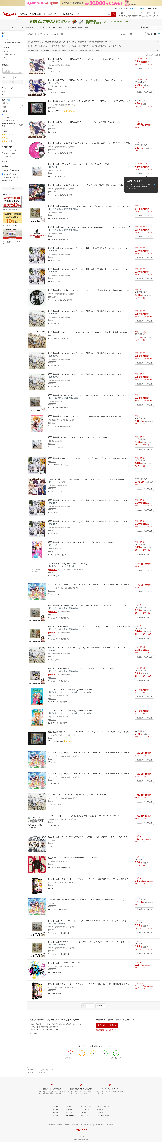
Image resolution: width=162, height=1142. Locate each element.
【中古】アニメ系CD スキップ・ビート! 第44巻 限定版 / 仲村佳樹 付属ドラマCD (86, 416)
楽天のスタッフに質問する (107, 1025)
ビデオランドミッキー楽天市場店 (61, 867)
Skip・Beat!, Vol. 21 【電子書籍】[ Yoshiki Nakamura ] (71, 711)
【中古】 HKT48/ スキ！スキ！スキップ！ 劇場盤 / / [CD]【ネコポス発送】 (84, 669)
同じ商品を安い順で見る (144, 68)
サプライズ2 (54, 762)
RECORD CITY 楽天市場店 (59, 339)
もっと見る (33, 1033)
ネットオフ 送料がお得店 (59, 176)
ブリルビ (53, 132)
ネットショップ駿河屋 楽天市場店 (61, 153)
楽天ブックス (55, 576)
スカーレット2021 (56, 972)
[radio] (2, 36)
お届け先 (5, 103)
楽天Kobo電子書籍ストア (59, 702)
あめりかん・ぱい (56, 492)
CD (37, 1070)
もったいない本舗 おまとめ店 (60, 933)
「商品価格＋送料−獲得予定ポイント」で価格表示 (42, 34)
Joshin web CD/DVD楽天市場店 (61, 909)
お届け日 (5, 111)
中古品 (4, 94)
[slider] (2, 73)
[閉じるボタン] (157, 42)
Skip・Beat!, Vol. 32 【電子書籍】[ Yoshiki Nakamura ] (71, 690)
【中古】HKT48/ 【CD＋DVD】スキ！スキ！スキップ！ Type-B (80, 437)
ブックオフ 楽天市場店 (58, 92)
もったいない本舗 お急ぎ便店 (60, 618)
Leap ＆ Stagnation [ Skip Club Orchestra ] (67, 564)
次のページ (100, 1005)
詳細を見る (99, 50)
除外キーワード (7, 180)
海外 (8, 100)
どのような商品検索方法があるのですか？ (44, 1027)
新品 (3, 91)
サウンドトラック (47, 1070)
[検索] (114, 14)
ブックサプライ (55, 71)
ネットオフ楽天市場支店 (58, 447)
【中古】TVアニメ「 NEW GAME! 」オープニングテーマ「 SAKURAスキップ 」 (86, 59)
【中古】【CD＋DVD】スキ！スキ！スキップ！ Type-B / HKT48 (80, 164)
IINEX (52, 888)
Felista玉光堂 (55, 783)
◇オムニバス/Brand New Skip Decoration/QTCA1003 (75, 858)
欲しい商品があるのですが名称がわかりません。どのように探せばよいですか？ (57, 1024)
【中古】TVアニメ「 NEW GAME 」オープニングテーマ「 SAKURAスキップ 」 (86, 122)
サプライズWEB (56, 594)
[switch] (21, 125)
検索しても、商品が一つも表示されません (44, 1030)
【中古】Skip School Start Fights (66, 963)
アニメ (43, 1072)
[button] (153, 9)
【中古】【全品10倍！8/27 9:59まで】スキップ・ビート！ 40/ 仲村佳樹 (82, 542)
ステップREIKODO (57, 111)
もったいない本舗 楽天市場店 (60, 218)
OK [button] (154, 185)
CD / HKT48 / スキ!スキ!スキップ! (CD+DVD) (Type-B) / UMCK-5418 (77, 795)
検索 (13, 82)
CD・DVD (30, 1070)
